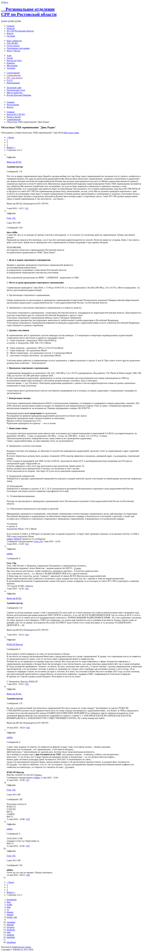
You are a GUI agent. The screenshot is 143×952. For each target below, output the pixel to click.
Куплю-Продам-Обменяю (19, 95)
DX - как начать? (15, 78)
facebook (11, 930)
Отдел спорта (13, 46)
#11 (26, 208)
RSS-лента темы (71, 132)
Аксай (10, 58)
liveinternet (11, 899)
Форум (10, 33)
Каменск (11, 63)
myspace (10, 927)
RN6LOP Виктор (15, 644)
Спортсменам (13, 73)
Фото (9, 51)
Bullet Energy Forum (21, 947)
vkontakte (11, 922)
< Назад (10, 137)
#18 (28, 819)
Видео (17, 51)
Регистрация (13, 104)
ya (8, 909)
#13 (27, 588)
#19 (28, 846)
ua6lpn (10, 539)
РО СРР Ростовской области (20, 31)
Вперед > (11, 147)
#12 (27, 544)
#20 (28, 875)
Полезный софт (14, 87)
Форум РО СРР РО (16, 114)
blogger (10, 912)
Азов (9, 55)
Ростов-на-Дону (14, 60)
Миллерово (12, 65)
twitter (9, 904)
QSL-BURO (12, 43)
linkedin (10, 925)
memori (10, 914)
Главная (10, 26)
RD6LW (18, 539)
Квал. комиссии (14, 41)
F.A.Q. (10, 80)
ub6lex (10, 829)
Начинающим (13, 83)
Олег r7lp (11, 218)
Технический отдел (16, 90)
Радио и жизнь (14, 117)
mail (8, 932)
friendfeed (11, 942)
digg (9, 902)
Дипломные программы (18, 48)
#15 (27, 684)
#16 (28, 727)
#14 (27, 634)
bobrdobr (11, 937)
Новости (11, 28)
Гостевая (11, 36)
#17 (28, 780)
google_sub (12, 917)
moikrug (10, 935)
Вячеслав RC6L (14, 162)
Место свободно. (15, 92)
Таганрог (11, 68)
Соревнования (14, 75)
